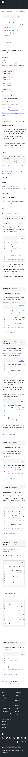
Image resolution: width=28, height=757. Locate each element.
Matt (4, 722)
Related (4, 178)
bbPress (5, 724)
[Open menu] (25, 2)
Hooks (15, 11)
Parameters (5, 57)
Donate (18, 711)
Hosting (4, 698)
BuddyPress (6, 727)
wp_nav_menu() (13, 110)
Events (17, 708)
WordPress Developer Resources (10, 7)
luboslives (6, 642)
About (3, 692)
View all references (7, 171)
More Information (7, 125)
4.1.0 (3, 201)
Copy (14, 161)
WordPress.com (7, 719)
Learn (3, 706)
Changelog (5, 193)
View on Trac (18, 171)
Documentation (6, 708)
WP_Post (13, 101)
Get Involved (18, 706)
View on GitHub (6, 173)
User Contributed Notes (10, 214)
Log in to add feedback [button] (10, 280)
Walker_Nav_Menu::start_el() (10, 186)
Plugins (17, 698)
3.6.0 (3, 208)
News (3, 695)
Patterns (17, 701)
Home (3, 11)
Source (4, 152)
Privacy (4, 701)
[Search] (18, 16)
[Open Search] (21, 2)
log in (8, 681)
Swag (17, 714)
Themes (17, 695)
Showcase (18, 692)
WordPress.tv (6, 714)
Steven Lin (6, 218)
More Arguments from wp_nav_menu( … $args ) (13, 114)
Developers (5, 711)
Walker (12, 348)
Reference (9, 11)
